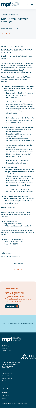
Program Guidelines (13, 323)
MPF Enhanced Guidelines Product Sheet (17, 226)
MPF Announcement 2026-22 (10, 256)
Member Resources (7, 378)
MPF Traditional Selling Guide (13, 70)
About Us (4, 380)
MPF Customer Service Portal (13, 239)
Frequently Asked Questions (13, 224)
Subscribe (10, 306)
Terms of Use (5, 395)
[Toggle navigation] (32, 4)
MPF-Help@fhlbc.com (15, 242)
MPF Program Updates (27, 323)
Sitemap (4, 398)
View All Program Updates (10, 14)
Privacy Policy (5, 392)
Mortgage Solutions (7, 373)
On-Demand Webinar (10, 221)
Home (4, 323)
